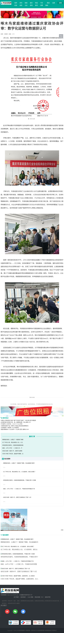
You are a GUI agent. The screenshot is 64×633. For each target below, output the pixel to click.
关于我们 (16, 597)
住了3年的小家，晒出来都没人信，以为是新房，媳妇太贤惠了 (19, 471)
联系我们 (23, 597)
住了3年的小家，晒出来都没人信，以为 (12, 442)
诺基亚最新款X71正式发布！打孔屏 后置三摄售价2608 (15, 429)
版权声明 (47, 597)
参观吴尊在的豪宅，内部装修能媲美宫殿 (12, 445)
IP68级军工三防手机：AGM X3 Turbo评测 (11, 424)
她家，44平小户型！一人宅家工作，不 (12, 448)
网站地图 (37, 597)
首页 (15, 3)
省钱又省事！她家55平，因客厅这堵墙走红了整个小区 (17, 497)
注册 (53, 3)
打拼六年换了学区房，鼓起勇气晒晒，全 (12, 453)
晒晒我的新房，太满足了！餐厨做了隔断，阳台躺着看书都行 (19, 463)
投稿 (60, 3)
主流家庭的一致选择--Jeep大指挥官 (10, 427)
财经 (26, 3)
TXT (42, 597)
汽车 (41, 3)
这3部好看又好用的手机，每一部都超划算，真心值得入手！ (16, 422)
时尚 (15, 5)
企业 (26, 5)
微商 (46, 5)
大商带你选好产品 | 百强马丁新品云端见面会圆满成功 (14, 425)
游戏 (31, 5)
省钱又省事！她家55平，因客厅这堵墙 (12, 451)
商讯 (36, 5)
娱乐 (31, 3)
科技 (36, 3)
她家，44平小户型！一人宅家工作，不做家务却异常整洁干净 (19, 488)
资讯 (21, 3)
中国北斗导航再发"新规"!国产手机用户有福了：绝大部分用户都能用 (18, 420)
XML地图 (30, 597)
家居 (21, 5)
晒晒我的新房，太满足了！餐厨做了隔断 (12, 439)
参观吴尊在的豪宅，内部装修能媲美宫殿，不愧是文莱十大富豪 (19, 480)
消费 (41, 5)
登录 (48, 3)
